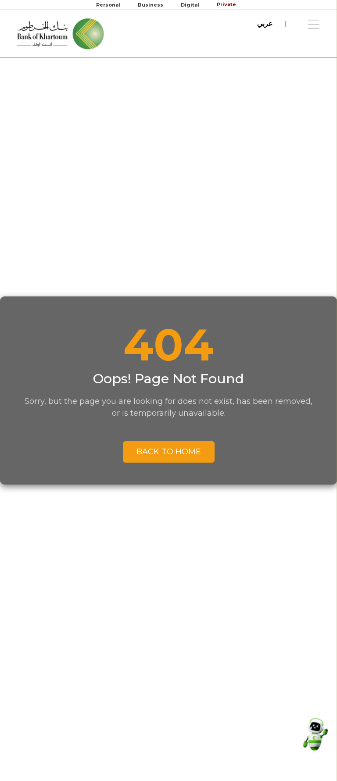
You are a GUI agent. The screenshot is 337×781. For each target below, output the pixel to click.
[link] (61, 33)
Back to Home (168, 451)
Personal (108, 5)
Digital (190, 5)
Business (150, 5)
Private (227, 4)
